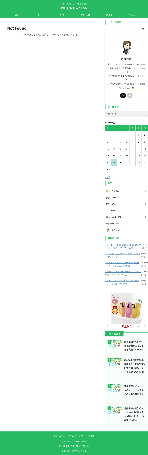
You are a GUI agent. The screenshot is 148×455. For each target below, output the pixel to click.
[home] (130, 95)
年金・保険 (85, 15)
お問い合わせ (59, 436)
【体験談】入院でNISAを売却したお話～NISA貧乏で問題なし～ (122, 255)
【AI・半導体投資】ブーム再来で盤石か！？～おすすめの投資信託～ (122, 264)
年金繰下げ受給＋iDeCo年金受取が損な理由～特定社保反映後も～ (123, 273)
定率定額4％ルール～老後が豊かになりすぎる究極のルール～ (134, 345)
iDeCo (62, 15)
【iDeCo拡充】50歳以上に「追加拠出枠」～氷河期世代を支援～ (122, 282)
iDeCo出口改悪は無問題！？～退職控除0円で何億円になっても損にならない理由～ (134, 368)
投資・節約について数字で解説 (74, 441)
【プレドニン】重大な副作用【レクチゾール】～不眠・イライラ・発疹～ (123, 246)
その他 (132, 15)
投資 (16, 15)
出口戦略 (108, 15)
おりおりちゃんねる (74, 8)
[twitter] (123, 95)
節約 (39, 15)
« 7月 (107, 177)
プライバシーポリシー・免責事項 (81, 436)
